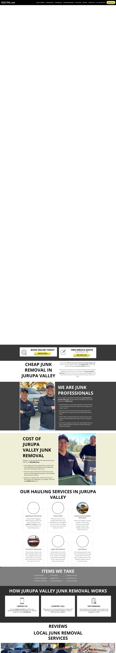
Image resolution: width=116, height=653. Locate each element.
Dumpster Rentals (68, 2)
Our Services (49, 2)
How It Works (40, 2)
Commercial (58, 2)
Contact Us (91, 2)
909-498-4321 (101, 2)
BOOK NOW (42, 353)
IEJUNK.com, (84, 364)
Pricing (85, 2)
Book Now (111, 2)
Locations (78, 2)
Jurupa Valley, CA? (89, 363)
